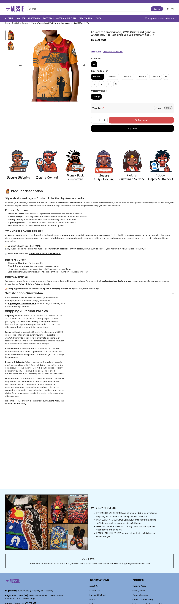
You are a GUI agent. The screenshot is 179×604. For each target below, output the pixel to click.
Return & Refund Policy (29, 284)
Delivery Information (113, 51)
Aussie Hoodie (15, 235)
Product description (27, 191)
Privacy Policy (138, 590)
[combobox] (89, 9)
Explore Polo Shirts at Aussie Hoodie (45, 253)
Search (157, 9)
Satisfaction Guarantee (24, 293)
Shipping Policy (53, 401)
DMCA (92, 599)
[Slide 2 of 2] (10, 45)
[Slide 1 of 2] (10, 35)
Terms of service (140, 595)
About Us (94, 586)
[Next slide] (85, 66)
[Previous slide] (19, 66)
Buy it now (132, 128)
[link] (18, 165)
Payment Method (97, 595)
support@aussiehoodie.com (161, 18)
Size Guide (96, 51)
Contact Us (95, 590)
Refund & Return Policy (15, 403)
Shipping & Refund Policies (26, 311)
